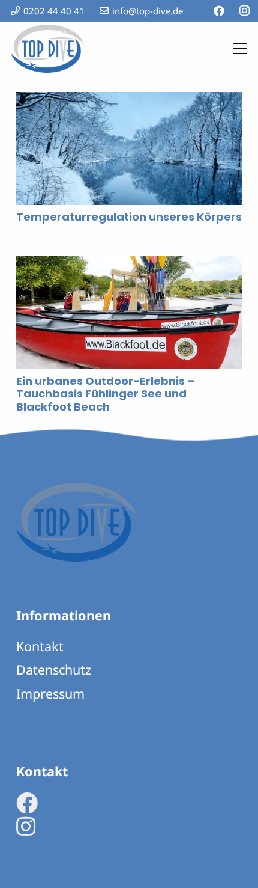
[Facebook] (219, 10)
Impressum (50, 693)
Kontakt (40, 646)
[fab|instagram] (25, 826)
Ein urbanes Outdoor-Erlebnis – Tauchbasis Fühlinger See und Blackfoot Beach (105, 393)
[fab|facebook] (27, 803)
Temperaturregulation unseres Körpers (129, 216)
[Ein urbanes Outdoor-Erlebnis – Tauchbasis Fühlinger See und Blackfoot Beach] (129, 265)
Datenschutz (53, 669)
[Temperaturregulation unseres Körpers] (129, 101)
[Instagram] (244, 11)
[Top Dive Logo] (47, 49)
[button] (240, 49)
